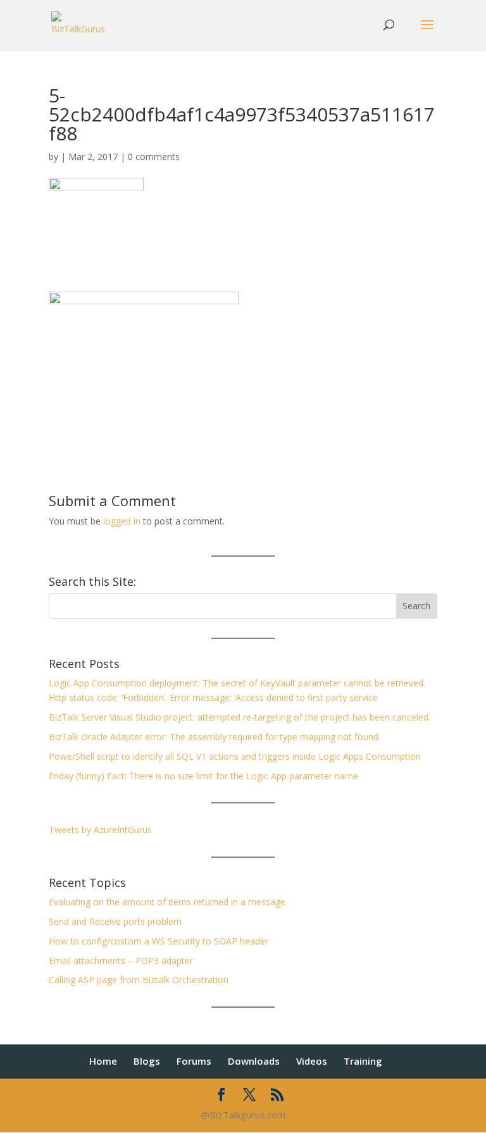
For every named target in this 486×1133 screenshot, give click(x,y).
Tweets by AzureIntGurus (100, 830)
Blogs (147, 1061)
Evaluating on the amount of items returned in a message (167, 902)
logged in (121, 521)
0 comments (154, 157)
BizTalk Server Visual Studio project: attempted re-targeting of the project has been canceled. (239, 717)
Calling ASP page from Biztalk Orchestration (138, 980)
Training (363, 1061)
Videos (311, 1061)
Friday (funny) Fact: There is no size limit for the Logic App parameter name (203, 776)
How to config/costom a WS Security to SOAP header (158, 941)
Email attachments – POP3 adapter (121, 961)
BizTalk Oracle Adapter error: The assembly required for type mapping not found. (214, 737)
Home (103, 1061)
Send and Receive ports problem (115, 921)
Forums (194, 1061)
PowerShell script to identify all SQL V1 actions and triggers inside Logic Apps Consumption (235, 756)
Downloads (254, 1061)
